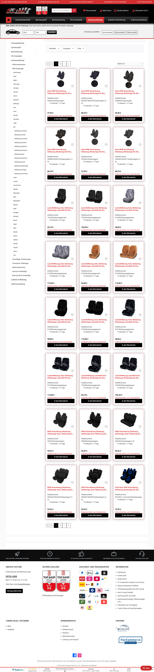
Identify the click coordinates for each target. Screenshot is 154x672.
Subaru (15, 240)
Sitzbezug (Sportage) (21, 166)
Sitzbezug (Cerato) (20, 142)
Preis (80, 48)
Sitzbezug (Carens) (20, 131)
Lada (15, 177)
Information (122, 567)
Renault (15, 216)
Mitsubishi (16, 201)
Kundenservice (68, 621)
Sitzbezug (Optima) (20, 146)
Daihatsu (16, 103)
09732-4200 (11, 576)
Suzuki (15, 243)
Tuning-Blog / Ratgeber (17, 621)
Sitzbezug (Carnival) (20, 173)
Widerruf (66, 633)
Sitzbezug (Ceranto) (20, 138)
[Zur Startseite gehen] (19, 10)
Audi (14, 76)
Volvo (15, 251)
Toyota (15, 247)
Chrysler (16, 88)
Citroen (15, 92)
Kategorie (67, 48)
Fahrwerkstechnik (17, 43)
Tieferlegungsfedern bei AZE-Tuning (131, 589)
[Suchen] (74, 10)
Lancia (15, 181)
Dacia (15, 96)
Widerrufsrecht (68, 629)
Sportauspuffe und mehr (127, 596)
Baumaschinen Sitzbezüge (21, 275)
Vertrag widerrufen (14, 591)
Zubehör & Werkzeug (19, 280)
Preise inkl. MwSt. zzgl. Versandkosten (59, 115)
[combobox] (62, 10)
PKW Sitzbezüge (17, 69)
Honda (15, 115)
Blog (9, 626)
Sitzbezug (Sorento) (20, 158)
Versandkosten (71, 661)
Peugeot (16, 212)
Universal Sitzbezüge (19, 271)
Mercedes (16, 193)
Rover (15, 220)
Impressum (122, 572)
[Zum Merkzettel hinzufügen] (72, 86)
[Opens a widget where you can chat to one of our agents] (146, 668)
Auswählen (52, 32)
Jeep (14, 123)
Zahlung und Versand (70, 640)
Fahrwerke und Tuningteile (127, 605)
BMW (15, 80)
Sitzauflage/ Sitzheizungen (21, 259)
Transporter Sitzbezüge (20, 263)
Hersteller (52, 48)
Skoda (15, 232)
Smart (15, 236)
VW (14, 255)
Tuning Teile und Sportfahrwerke (130, 608)
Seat (14, 228)
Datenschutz (122, 579)
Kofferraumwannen (18, 64)
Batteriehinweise (69, 636)
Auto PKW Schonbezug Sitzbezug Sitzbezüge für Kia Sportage (59, 92)
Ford (14, 111)
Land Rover (17, 185)
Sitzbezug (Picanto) (20, 150)
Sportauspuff (16, 47)
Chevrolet (16, 84)
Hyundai (16, 119)
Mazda (15, 189)
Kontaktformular (24, 584)
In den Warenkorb (61, 119)
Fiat (14, 107)
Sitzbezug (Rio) (19, 154)
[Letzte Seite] (69, 63)
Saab (15, 224)
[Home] (8, 20)
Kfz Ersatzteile (16, 56)
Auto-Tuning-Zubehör (125, 592)
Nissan (15, 205)
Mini (14, 197)
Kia (14, 127)
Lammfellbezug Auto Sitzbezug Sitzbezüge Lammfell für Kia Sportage (60, 209)
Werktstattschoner (18, 267)
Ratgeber (11, 629)
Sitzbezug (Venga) (20, 170)
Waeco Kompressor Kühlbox (128, 586)
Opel (14, 208)
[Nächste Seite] (64, 63)
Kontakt (65, 626)
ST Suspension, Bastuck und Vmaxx (131, 582)
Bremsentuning (16, 52)
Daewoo (16, 100)
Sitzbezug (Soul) (19, 162)
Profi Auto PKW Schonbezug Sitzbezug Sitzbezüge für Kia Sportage (126, 488)
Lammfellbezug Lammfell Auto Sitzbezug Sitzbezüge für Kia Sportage (93, 377)
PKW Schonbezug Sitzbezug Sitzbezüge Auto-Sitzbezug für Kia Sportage (59, 432)
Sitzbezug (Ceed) (19, 135)
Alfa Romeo (17, 72)
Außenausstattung (18, 284)
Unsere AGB (122, 576)
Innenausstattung (17, 60)
